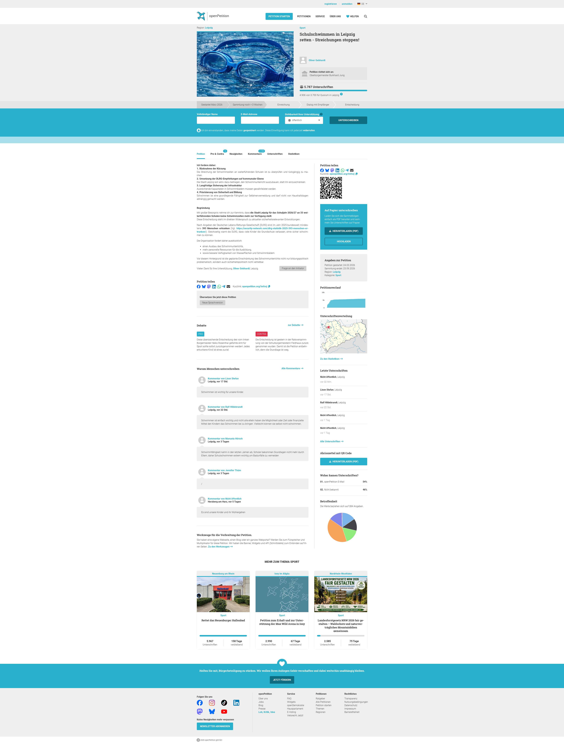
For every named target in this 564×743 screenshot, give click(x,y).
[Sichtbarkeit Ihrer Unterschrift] (321, 114)
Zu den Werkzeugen (219, 546)
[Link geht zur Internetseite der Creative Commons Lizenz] (198, 739)
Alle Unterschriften (330, 441)
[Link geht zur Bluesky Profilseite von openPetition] (212, 711)
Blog (260, 705)
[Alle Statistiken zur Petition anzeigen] (343, 352)
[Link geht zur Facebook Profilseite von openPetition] (200, 702)
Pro (200, 334)
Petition (201, 154)
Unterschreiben (348, 120)
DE (362, 3)
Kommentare (255, 152)
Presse (261, 708)
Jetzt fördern (282, 679)
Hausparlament (295, 708)
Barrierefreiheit (351, 712)
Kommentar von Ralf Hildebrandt (225, 407)
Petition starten (279, 16)
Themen (320, 708)
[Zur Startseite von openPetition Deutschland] (213, 16)
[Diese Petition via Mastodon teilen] (209, 286)
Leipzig (209, 27)
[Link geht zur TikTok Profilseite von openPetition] (224, 702)
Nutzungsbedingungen (356, 702)
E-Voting (291, 712)
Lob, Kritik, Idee (266, 712)
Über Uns (335, 16)
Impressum (350, 708)
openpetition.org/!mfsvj (255, 286)
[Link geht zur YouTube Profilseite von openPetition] (224, 711)
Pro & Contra (217, 152)
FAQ (289, 698)
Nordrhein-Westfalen (341, 573)
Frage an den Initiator (293, 268)
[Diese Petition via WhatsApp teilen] (219, 286)
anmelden (347, 3)
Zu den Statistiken (330, 358)
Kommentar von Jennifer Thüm (224, 470)
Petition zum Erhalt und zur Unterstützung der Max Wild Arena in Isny (282, 622)
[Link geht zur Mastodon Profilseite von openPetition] (200, 711)
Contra (261, 334)
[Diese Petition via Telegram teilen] (223, 286)
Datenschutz (350, 705)
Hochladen (344, 241)
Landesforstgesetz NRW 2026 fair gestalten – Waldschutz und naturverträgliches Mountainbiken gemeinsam (341, 626)
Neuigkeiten (236, 154)
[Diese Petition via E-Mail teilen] (228, 286)
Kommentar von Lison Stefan (223, 378)
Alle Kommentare (291, 368)
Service (320, 16)
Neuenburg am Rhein (223, 573)
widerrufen (309, 130)
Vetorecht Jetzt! (295, 715)
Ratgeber (320, 698)
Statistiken (293, 154)
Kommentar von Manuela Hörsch (225, 438)
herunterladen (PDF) (345, 461)
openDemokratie (295, 705)
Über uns (263, 698)
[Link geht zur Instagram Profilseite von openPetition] (212, 702)
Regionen (320, 712)
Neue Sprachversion (212, 302)
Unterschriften (275, 154)
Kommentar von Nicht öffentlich (224, 498)
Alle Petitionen (323, 702)
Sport (302, 27)
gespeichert (249, 130)
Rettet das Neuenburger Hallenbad (223, 620)
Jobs (261, 702)
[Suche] (365, 16)
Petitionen (304, 16)
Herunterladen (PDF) (345, 231)
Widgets (291, 702)
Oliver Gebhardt (317, 60)
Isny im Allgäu (282, 573)
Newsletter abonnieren (215, 726)
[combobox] (304, 120)
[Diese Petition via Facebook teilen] (198, 286)
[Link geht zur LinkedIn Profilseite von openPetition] (236, 702)
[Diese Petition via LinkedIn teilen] (214, 286)
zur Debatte (294, 325)
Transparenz (350, 698)
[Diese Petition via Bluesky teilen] (204, 286)
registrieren (330, 3)
